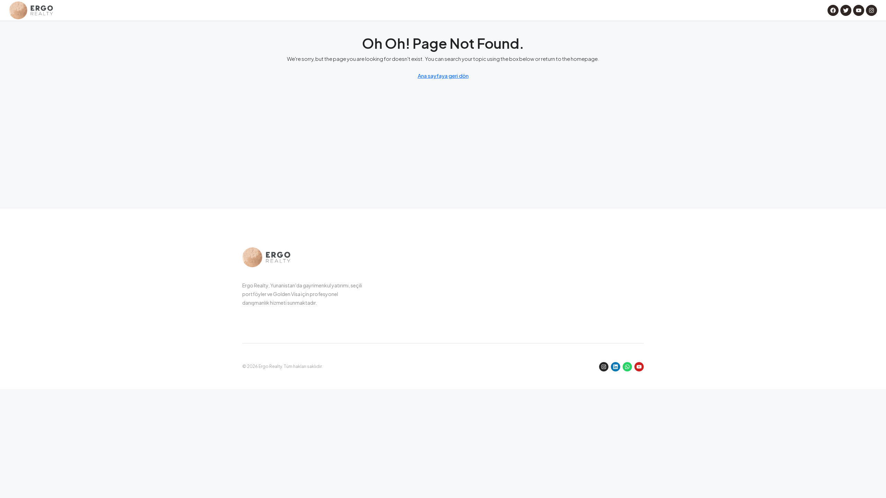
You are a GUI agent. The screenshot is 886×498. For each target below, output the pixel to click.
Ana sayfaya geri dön (443, 75)
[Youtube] (639, 366)
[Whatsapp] (627, 366)
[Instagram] (603, 366)
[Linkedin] (615, 366)
